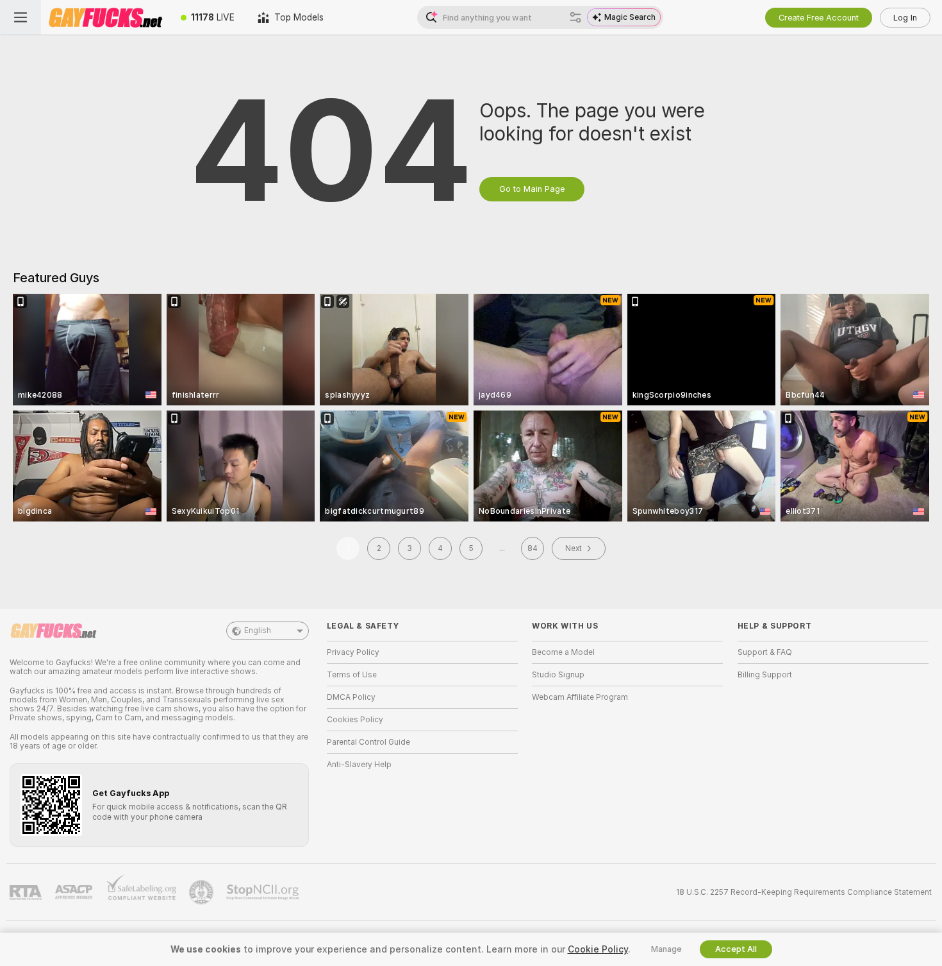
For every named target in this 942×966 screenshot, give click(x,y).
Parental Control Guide (368, 742)
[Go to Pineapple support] (202, 892)
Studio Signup (558, 674)
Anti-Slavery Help (359, 764)
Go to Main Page (532, 189)
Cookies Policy (355, 719)
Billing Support (765, 674)
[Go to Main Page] (105, 17)
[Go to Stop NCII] (264, 892)
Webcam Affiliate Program (580, 697)
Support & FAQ (765, 652)
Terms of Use (352, 674)
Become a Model (563, 652)
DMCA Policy (351, 697)
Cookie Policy (598, 949)
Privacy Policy (353, 652)
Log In (905, 17)
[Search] (575, 17)
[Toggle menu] (20, 17)
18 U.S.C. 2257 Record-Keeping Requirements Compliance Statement (804, 892)
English (257, 630)
